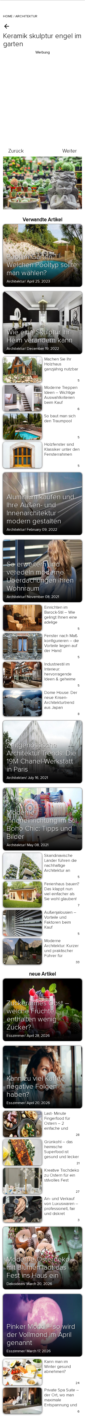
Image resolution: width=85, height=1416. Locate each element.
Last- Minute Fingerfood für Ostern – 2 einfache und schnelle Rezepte (60, 1123)
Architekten (16, 777)
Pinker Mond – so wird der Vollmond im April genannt (41, 1334)
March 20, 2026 (39, 1283)
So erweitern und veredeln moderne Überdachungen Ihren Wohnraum (40, 576)
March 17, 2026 (39, 1351)
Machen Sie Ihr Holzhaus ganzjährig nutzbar (61, 364)
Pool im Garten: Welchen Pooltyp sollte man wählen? (42, 264)
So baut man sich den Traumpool (60, 418)
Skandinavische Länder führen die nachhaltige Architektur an (60, 863)
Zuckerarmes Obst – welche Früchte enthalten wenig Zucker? (38, 1015)
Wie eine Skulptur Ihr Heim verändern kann (39, 336)
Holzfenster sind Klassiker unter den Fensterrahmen (62, 449)
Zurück (16, 151)
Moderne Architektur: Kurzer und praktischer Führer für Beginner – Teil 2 (61, 950)
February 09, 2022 (42, 529)
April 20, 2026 (38, 1103)
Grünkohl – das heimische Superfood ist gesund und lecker (61, 1149)
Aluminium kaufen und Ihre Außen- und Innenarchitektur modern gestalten (40, 509)
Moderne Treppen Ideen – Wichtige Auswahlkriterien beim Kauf (60, 395)
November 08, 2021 (43, 596)
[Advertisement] (42, 98)
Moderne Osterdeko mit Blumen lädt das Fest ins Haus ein (38, 1267)
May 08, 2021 (37, 845)
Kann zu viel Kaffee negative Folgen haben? (36, 1086)
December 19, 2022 (43, 348)
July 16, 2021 (38, 777)
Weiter (69, 151)
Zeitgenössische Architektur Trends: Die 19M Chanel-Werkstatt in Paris (41, 757)
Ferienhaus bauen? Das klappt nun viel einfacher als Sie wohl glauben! (61, 891)
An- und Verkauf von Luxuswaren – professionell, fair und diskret (61, 1206)
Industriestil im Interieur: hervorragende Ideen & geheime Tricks (60, 674)
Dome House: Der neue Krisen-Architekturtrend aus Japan (60, 700)
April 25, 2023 (38, 281)
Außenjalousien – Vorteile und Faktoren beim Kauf (60, 920)
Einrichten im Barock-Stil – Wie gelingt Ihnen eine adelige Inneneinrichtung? (60, 617)
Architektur (26, 16)
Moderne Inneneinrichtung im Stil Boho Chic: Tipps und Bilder (42, 824)
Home (8, 16)
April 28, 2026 (38, 1035)
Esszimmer (16, 1035)
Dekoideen (15, 1283)
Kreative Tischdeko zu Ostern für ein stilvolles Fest (61, 1175)
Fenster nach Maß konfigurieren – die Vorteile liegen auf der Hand (61, 643)
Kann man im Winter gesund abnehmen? (57, 1366)
